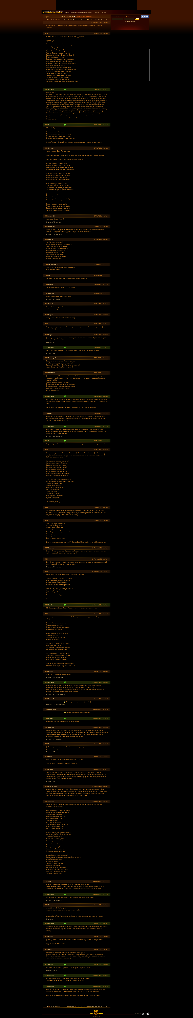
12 (70, 19)
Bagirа (50, 335)
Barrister (51, 347)
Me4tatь (50, 148)
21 (96, 19)
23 (102, 19)
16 (81, 19)
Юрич (50, 756)
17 (84, 19)
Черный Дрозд (53, 264)
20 (93, 19)
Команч (50, 125)
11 (67, 19)
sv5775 (50, 239)
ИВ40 (50, 413)
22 (99, 19)
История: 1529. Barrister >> (54, 752)
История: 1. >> (50, 343)
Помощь (96, 12)
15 (78, 19)
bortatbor (51, 89)
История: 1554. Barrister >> (54, 567)
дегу (49, 275)
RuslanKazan (52, 699)
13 (73, 19)
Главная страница (70, 12)
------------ (48, 22)
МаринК (50, 284)
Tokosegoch (52, 358)
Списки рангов (82, 12)
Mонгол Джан (52, 786)
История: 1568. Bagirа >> (54, 299)
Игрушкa (51, 293)
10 (64, 19)
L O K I (50, 672)
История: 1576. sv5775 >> (54, 234)
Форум (90, 12)
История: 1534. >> (51, 971)
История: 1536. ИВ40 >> (53, 739)
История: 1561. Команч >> (54, 436)
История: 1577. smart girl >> (54, 222)
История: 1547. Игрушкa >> (54, 677)
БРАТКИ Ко (52, 373)
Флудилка (70, 16)
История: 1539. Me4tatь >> (54, 900)
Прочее (103, 12)
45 (106, 19)
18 (87, 19)
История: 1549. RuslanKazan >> (56, 694)
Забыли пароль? (130, 21)
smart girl (51, 216)
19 (90, 19)
